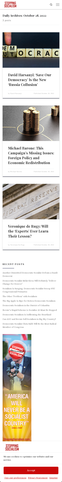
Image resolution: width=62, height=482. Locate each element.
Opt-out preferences (15, 477)
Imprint (53, 477)
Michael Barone (16, 171)
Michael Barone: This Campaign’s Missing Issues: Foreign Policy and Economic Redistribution (31, 155)
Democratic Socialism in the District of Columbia (26, 305)
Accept (31, 470)
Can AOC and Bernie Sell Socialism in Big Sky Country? (29, 319)
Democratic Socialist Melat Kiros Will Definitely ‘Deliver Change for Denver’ (29, 282)
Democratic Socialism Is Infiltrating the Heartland (27, 314)
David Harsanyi (16, 93)
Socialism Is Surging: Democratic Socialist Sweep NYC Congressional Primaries (29, 290)
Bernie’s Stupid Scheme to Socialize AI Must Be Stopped (30, 310)
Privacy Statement (38, 477)
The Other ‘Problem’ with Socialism (20, 296)
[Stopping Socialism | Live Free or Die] (10, 4)
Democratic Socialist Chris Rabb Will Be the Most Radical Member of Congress (29, 325)
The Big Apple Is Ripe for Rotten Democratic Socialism (29, 301)
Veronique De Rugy (17, 245)
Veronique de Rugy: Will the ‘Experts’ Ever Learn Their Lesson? (28, 231)
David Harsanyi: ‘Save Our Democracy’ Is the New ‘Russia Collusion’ (29, 79)
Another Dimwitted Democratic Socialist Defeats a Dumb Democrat (30, 274)
